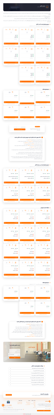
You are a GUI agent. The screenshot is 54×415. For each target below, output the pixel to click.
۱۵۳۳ (4, 407)
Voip (34, 406)
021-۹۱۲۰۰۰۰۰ (9, 407)
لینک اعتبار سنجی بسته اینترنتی (43, 45)
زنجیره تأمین (28, 403)
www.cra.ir (49, 406)
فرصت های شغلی (28, 402)
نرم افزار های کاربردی (27, 404)
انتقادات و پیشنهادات (19, 403)
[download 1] (8, 401)
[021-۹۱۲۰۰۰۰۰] (11, 407)
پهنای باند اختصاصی (33, 403)
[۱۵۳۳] (5, 407)
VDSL (34, 405)
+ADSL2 (34, 402)
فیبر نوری (34, 407)
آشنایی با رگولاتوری (20, 402)
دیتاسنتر (34, 404)
